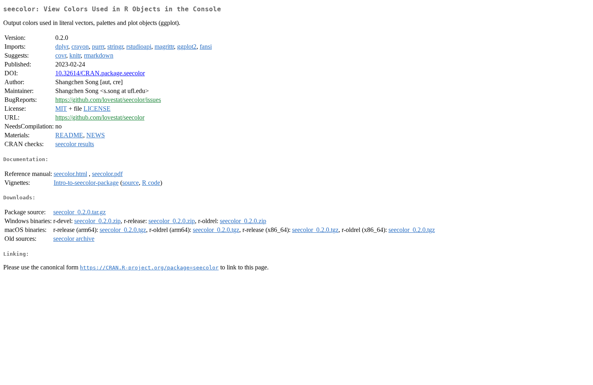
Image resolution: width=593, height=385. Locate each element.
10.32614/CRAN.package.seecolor (100, 73)
